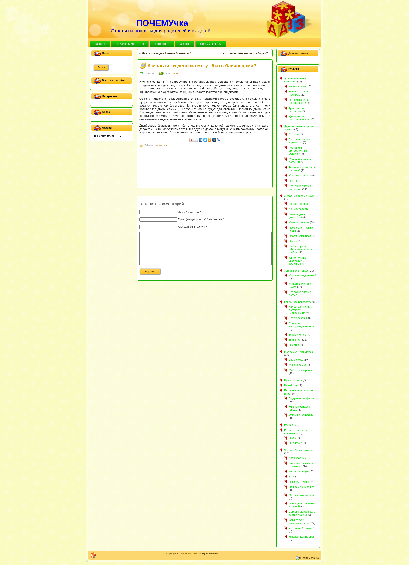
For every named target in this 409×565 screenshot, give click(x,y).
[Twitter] (205, 140)
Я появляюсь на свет (301, 536)
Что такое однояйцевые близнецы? (166, 53)
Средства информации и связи (301, 325)
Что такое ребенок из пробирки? (245, 53)
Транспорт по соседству (297, 110)
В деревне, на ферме (302, 398)
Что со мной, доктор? (302, 528)
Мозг (292, 476)
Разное (288, 425)
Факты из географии (301, 415)
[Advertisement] (216, 157)
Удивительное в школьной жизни (299, 118)
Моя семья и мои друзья (299, 351)
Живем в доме (297, 86)
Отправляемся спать (301, 495)
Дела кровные (297, 458)
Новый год (290, 385)
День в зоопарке (299, 209)
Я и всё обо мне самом (298, 450)
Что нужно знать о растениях (300, 187)
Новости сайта (293, 380)
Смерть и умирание (301, 370)
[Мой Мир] (214, 140)
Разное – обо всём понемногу (295, 432)
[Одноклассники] (209, 140)
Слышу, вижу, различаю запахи (299, 522)
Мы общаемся (297, 364)
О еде (292, 438)
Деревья (294, 134)
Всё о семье (161, 145)
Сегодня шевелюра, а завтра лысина (302, 513)
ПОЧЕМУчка (162, 23)
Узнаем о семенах (300, 175)
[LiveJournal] (218, 140)
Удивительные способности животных (298, 260)
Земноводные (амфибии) (297, 216)
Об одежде (295, 443)
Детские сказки (298, 53)
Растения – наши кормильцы (299, 141)
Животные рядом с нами (299, 196)
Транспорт (295, 339)
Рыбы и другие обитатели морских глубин (300, 249)
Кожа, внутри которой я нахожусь (302, 465)
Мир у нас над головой (302, 275)
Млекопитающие (299, 222)
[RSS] (93, 555)
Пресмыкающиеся (300, 236)
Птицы (293, 241)
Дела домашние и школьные (295, 80)
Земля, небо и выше (296, 270)
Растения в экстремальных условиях (298, 151)
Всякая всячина (298, 203)
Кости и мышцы (298, 471)
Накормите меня (299, 481)
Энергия (294, 345)
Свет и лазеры (298, 318)
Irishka (175, 73)
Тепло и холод (297, 334)
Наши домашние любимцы (299, 93)
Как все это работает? (297, 302)
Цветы (293, 180)
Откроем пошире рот (301, 487)
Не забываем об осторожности (299, 101)
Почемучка (191, 553)
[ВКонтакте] (201, 140)
